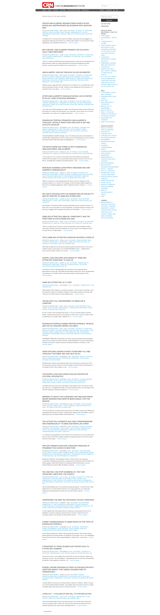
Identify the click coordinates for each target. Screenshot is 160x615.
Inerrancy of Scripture (72, 56)
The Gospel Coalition (80, 131)
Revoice (63, 34)
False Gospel (85, 77)
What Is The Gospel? (108, 122)
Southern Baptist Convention (67, 456)
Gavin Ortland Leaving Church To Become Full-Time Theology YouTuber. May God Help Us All (66, 352)
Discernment (52, 528)
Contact (109, 10)
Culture (67, 174)
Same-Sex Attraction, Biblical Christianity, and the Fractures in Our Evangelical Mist (66, 217)
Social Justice (62, 178)
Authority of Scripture (84, 30)
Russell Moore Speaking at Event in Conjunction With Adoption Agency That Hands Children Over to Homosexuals (68, 569)
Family (56, 576)
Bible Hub (104, 100)
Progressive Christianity (51, 34)
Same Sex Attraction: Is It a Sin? (57, 282)
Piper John (81, 178)
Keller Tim (63, 266)
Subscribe (109, 20)
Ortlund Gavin (47, 106)
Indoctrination (70, 332)
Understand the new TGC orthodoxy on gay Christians (68, 500)
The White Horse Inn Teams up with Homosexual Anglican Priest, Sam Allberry (64, 147)
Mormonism (105, 155)
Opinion (55, 10)
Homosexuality (76, 32)
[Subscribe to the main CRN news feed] (117, 10)
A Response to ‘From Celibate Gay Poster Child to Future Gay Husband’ (65, 547)
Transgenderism (48, 431)
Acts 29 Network (54, 360)
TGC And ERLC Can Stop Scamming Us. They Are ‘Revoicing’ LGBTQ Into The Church (63, 473)
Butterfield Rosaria (59, 132)
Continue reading (74, 43)
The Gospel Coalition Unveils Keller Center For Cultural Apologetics (65, 375)
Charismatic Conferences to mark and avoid (108, 59)
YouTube (45, 360)
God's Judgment (59, 78)
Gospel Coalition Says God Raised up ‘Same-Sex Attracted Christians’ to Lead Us (64, 259)
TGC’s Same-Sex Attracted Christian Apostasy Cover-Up (68, 237)
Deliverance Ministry (108, 137)
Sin (52, 82)
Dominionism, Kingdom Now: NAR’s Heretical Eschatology (108, 65)
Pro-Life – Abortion (107, 171)
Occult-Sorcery (75, 129)
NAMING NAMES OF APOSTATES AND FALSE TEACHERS (108, 159)
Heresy (51, 332)
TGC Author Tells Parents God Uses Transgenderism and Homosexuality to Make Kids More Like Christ (67, 422)
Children (45, 428)
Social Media (84, 358)
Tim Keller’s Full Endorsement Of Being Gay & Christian (63, 302)
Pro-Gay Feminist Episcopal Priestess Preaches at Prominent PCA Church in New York (65, 446)
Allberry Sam (58, 82)
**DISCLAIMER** (105, 36)
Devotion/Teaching (74, 10)
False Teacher (65, 32)
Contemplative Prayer (108, 136)
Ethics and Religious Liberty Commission (77, 480)
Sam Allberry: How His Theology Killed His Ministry (66, 72)
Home (44, 10)
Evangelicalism (76, 174)
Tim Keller (61, 309)
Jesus (55, 200)
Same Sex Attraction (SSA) (76, 34)
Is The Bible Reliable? (108, 116)
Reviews (63, 10)
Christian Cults (106, 133)
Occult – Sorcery (107, 169)
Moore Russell (75, 508)
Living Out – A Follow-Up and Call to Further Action (66, 593)
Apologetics (105, 132)
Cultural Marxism (62, 330)
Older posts (47, 611)
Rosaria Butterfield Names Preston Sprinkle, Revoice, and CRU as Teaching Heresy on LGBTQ (68, 324)
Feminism (66, 452)
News (49, 10)
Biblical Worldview (62, 77)
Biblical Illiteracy (48, 77)
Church (61, 174)
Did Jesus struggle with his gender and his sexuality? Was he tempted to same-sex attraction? (68, 195)
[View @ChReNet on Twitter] (114, 10)
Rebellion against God (84, 78)
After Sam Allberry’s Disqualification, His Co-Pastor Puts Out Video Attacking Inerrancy (67, 97)
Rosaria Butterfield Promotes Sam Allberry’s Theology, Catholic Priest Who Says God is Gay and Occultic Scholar (66, 122)
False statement (48, 78)
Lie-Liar (84, 32)
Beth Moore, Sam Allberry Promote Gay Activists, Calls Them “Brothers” (65, 50)
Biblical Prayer (106, 110)
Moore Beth (50, 58)
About (102, 10)
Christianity (54, 174)
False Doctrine (54, 32)
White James (73, 530)
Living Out (45, 202)
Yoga (102, 196)
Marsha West (54, 30)
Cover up (45, 32)
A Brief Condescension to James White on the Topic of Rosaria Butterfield (67, 523)
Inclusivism (73, 576)
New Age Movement (107, 163)
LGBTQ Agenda (105, 153)
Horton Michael (87, 153)
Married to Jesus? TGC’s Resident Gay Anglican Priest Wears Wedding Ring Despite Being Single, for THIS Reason (67, 398)
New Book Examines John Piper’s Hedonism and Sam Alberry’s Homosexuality (66, 168)
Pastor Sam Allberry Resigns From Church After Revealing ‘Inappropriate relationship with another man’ (67, 25)
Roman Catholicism (107, 180)
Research (85, 10)
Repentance (46, 80)
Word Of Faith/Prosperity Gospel (107, 192)
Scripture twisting (76, 80)
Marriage (72, 405)
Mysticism (66, 129)
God (84, 478)
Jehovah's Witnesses (108, 151)
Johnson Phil (46, 287)
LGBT (82, 56)
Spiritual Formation (108, 184)
